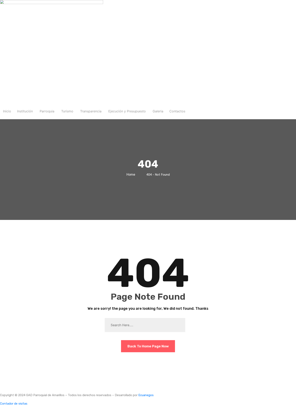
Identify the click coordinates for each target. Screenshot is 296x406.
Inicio (7, 111)
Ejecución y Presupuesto (127, 111)
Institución (25, 111)
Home (131, 174)
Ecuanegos (146, 395)
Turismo (67, 111)
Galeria (158, 111)
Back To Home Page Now (148, 346)
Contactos (177, 111)
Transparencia (90, 111)
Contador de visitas (13, 403)
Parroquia (47, 111)
